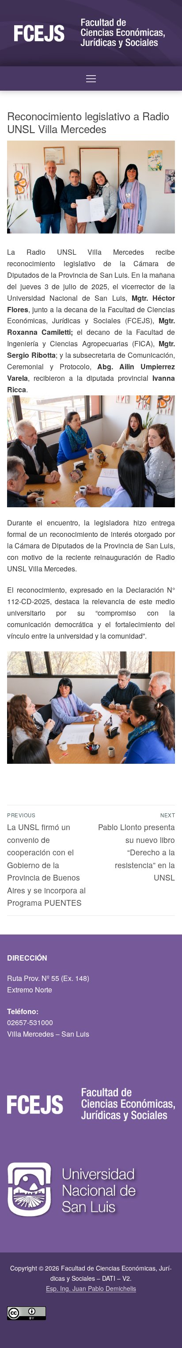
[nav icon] (91, 78)
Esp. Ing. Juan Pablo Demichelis (91, 1288)
